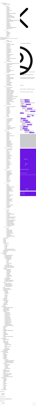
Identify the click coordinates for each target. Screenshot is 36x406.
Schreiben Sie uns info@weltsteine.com (6, 398)
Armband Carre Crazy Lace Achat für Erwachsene (27, 123)
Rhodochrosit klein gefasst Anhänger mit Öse (30, 110)
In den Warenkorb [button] (27, 100)
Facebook (3, 402)
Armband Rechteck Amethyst (24, 121)
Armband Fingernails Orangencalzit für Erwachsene (27, 107)
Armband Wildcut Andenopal (23, 99)
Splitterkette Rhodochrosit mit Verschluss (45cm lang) (29, 131)
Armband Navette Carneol (21, 125)
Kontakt (23, 193)
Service (3, 394)
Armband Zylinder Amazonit (23, 129)
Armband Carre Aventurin (21, 127)
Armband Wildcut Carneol (21, 119)
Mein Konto (3, 393)
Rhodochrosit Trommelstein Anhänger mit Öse (31, 114)
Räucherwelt (26, 158)
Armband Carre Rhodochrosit (24, 100)
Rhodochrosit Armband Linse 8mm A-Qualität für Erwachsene (28, 103)
